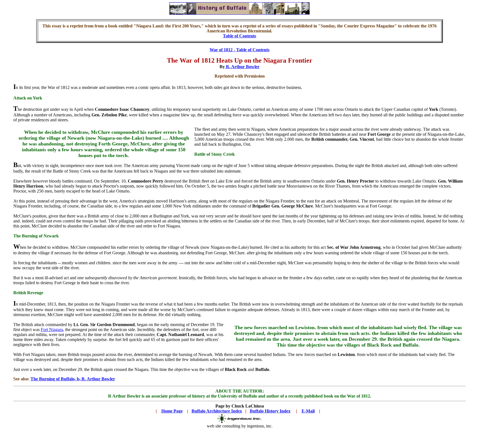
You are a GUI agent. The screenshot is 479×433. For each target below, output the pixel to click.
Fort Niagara (52, 329)
